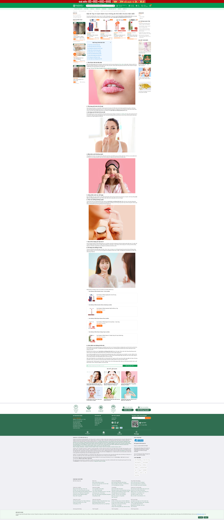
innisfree (90, 446)
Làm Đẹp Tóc (138, 500)
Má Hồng (128, 490)
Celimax (100, 446)
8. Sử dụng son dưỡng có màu (93, 57)
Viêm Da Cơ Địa (127, 506)
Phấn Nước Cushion (115, 490)
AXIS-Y (120, 446)
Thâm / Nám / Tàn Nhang (116, 505)
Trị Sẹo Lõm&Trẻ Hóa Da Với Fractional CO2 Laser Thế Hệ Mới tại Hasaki (144, 29)
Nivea (74, 446)
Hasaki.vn (123, 450)
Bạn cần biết (142, 16)
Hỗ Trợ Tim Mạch (141, 482)
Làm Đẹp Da (133, 500)
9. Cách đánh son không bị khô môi (94, 58)
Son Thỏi (119, 494)
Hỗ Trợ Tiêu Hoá (134, 482)
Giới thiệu (86, 8)
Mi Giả (141, 503)
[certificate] (142, 440)
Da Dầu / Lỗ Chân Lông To (117, 500)
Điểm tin (124, 8)
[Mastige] (136, 433)
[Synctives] (119, 432)
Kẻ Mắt (128, 491)
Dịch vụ (92, 8)
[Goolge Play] (143, 425)
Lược (142, 494)
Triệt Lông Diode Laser (77, 16)
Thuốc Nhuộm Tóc (140, 493)
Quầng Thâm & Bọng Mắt (116, 506)
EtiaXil (94, 446)
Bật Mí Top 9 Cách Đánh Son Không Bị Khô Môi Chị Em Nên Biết (113, 11)
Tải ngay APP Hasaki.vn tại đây (99, 461)
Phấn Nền (121, 488)
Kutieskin (113, 446)
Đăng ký (148, 418)
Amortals (109, 446)
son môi (115, 249)
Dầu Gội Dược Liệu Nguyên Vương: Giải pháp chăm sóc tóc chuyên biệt (145, 36)
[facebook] (112, 422)
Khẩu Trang (107, 500)
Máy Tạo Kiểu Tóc (134, 495)
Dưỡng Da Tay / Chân (82, 502)
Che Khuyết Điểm (123, 490)
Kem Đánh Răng (123, 482)
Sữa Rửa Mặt (101, 488)
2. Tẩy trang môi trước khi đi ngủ (94, 46)
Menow (116, 446)
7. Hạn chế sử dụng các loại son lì (94, 55)
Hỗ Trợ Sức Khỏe (134, 483)
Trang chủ (75, 11)
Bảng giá (98, 8)
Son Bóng (123, 494)
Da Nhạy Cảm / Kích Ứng (124, 502)
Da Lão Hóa (114, 502)
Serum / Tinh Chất (106, 491)
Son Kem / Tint (114, 494)
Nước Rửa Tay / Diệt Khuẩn (78, 493)
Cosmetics (90, 11)
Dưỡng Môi (108, 494)
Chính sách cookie (200, 514)
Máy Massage (95, 502)
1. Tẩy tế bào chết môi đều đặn (93, 44)
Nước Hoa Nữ (95, 482)
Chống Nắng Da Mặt (96, 495)
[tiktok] (118, 422)
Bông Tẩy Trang (115, 495)
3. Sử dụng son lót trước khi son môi (94, 48)
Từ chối (200, 517)
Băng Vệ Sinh (75, 488)
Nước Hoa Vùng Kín (96, 485)
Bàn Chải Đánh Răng (115, 482)
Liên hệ (119, 8)
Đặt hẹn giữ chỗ (129, 365)
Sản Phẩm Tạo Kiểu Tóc (135, 494)
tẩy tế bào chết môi (121, 64)
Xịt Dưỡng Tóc (133, 493)
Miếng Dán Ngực (84, 494)
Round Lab (105, 446)
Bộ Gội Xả (133, 490)
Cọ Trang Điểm (121, 495)
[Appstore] (143, 422)
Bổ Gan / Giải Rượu (141, 483)
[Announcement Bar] (112, 1)
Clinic (140, 15)
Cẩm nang (104, 8)
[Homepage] (78, 6)
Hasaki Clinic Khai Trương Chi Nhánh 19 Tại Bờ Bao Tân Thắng (145, 33)
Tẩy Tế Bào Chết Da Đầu (140, 490)
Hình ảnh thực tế (112, 8)
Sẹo (122, 506)
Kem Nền (117, 488)
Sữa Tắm (74, 500)
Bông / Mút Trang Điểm (77, 495)
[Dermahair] (103, 432)
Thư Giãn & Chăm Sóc (77, 17)
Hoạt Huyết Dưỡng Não (142, 485)
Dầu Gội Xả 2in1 (146, 488)
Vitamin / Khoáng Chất (135, 502)
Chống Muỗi (86, 493)
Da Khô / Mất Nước (125, 500)
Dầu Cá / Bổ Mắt (134, 485)
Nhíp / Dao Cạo (141, 505)
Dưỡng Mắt (104, 494)
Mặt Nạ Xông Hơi (88, 491)
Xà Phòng (79, 500)
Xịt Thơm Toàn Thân (96, 483)
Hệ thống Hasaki (143, 410)
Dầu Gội (132, 488)
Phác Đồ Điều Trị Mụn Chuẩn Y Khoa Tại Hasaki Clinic (145, 27)
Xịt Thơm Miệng (115, 485)
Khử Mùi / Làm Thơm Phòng (78, 490)
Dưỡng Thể (75, 502)
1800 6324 (127, 410)
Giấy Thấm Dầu (114, 497)
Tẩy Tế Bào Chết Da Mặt (97, 490)
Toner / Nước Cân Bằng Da (97, 491)
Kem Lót (113, 488)
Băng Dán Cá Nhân (96, 500)
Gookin (97, 446)
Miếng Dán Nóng (81, 491)
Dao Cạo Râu (86, 490)
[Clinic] (87, 432)
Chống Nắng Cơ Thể (77, 503)
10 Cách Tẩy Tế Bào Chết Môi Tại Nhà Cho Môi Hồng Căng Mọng (104, 68)
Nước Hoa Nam (101, 482)
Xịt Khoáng (94, 493)
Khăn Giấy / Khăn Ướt (83, 488)
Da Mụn (118, 502)
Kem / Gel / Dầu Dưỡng (96, 494)
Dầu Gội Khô (140, 488)
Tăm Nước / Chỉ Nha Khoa (123, 483)
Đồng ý (206, 517)
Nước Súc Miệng (115, 483)
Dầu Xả (135, 488)
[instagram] (115, 422)
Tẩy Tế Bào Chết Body (85, 500)
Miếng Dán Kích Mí (134, 505)
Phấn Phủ (114, 491)
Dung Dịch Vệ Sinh (76, 494)
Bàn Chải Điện (120, 485)
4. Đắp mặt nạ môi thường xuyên (94, 50)
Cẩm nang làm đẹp (82, 11)
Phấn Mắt (113, 493)
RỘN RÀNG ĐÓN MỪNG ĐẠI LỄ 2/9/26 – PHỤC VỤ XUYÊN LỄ (144, 24)
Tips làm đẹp (96, 11)
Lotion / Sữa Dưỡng (100, 493)
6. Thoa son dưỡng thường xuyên (94, 53)
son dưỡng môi (123, 113)
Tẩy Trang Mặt (95, 488)
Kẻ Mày (124, 491)
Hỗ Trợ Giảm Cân (145, 500)
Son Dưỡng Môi (122, 493)
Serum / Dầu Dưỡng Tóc (143, 491)
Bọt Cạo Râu (75, 491)
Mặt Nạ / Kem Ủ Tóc (135, 491)
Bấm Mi (138, 503)
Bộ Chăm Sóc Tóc (141, 495)
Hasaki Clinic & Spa (78, 8)
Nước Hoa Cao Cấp (104, 483)
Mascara (117, 493)
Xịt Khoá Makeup (119, 491)
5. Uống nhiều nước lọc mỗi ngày (94, 51)
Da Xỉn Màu (124, 503)
